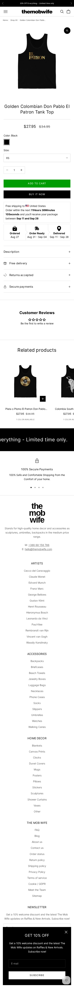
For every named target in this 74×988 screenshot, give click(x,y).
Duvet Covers (37, 763)
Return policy (37, 859)
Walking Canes (37, 726)
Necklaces (37, 691)
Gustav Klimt (37, 600)
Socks (37, 703)
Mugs (37, 769)
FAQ (37, 829)
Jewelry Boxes (37, 678)
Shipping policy (37, 865)
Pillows (37, 781)
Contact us (37, 847)
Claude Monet (37, 576)
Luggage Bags (37, 685)
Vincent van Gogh (37, 636)
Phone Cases (37, 697)
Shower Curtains (37, 799)
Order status (37, 853)
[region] (37, 470)
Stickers (37, 787)
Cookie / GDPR (37, 883)
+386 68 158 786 (38, 544)
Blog (37, 835)
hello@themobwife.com (38, 549)
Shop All (13, 20)
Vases (37, 805)
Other (37, 811)
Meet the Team (37, 889)
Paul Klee (37, 624)
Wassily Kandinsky (37, 642)
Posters (37, 775)
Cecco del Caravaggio (37, 570)
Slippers (37, 708)
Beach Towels (37, 672)
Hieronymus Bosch (37, 612)
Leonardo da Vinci (37, 618)
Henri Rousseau (37, 606)
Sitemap (37, 895)
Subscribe (37, 975)
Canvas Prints (37, 751)
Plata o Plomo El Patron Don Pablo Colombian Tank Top (25, 409)
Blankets (37, 745)
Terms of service (37, 877)
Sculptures (37, 793)
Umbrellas (37, 714)
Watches (37, 720)
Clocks (37, 757)
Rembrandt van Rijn (37, 630)
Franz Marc (37, 588)
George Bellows (37, 594)
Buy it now (37, 194)
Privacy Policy (37, 871)
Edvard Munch (37, 582)
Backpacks (37, 661)
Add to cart (37, 183)
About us (37, 841)
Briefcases (37, 667)
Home (5, 20)
